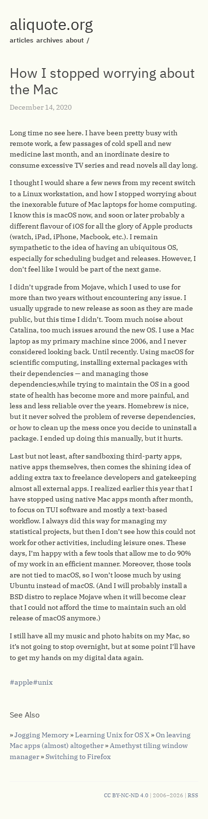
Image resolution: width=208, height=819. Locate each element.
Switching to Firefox (78, 756)
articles (21, 40)
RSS (193, 795)
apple (24, 682)
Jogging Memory (42, 735)
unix (45, 682)
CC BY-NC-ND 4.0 (126, 795)
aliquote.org (51, 24)
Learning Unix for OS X (112, 735)
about (75, 40)
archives (49, 40)
